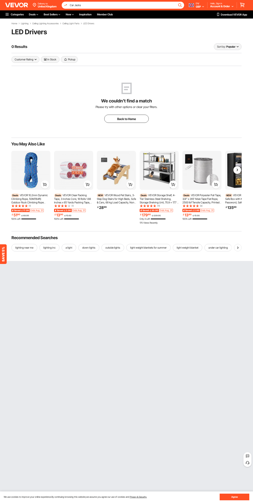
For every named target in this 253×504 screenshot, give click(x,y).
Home (14, 23)
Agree (234, 496)
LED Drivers (88, 23)
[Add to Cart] (45, 184)
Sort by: (221, 46)
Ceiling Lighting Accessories (45, 23)
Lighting (25, 23)
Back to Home (126, 119)
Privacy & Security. (138, 496)
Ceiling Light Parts (70, 23)
